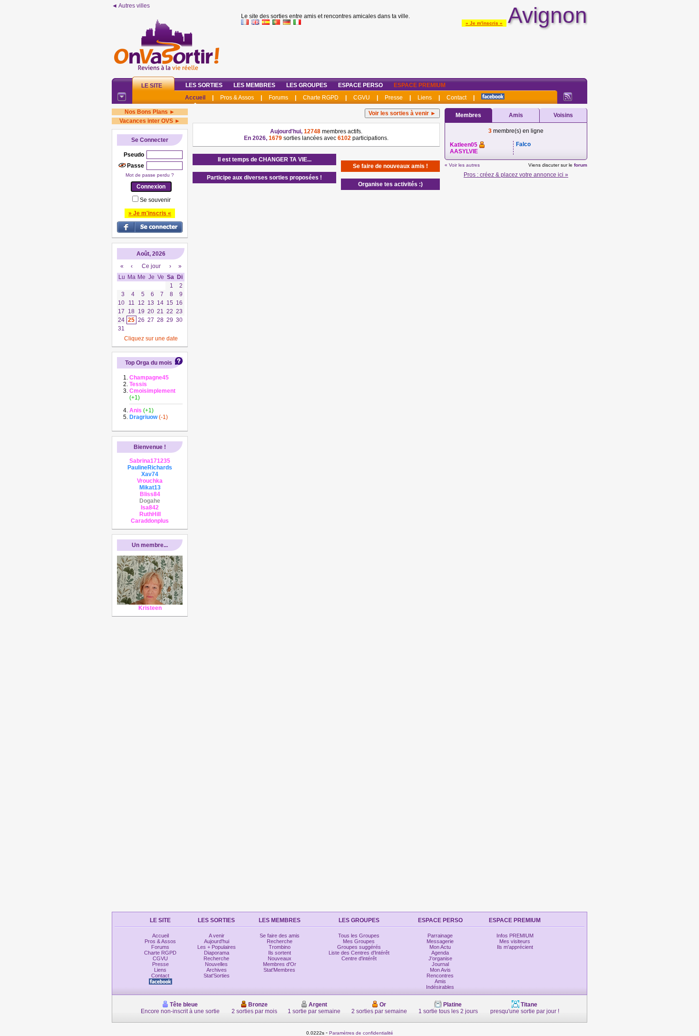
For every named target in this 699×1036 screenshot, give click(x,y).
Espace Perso (360, 85)
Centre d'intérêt (359, 958)
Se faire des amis (280, 935)
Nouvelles (216, 964)
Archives (216, 970)
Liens (424, 97)
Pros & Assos (237, 97)
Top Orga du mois (148, 362)
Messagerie (440, 941)
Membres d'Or (279, 964)
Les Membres (254, 85)
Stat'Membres (279, 970)
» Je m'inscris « (484, 23)
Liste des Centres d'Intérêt (359, 953)
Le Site (151, 85)
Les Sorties (204, 85)
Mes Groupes (359, 941)
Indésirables (440, 987)
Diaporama (216, 953)
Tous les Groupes (358, 935)
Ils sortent (279, 953)
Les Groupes (306, 85)
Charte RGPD (321, 97)
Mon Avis (440, 970)
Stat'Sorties (217, 975)
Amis (516, 115)
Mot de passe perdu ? (150, 175)
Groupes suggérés (359, 947)
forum (580, 165)
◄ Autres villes (131, 5)
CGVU (361, 97)
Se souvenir (155, 200)
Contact (456, 97)
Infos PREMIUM (515, 935)
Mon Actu (440, 947)
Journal (440, 964)
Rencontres (440, 975)
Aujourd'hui (216, 941)
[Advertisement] (414, 49)
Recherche (216, 958)
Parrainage (440, 935)
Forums (278, 97)
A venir (216, 935)
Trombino (280, 947)
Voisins (563, 115)
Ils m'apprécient (515, 947)
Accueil (195, 97)
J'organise (440, 958)
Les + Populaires (216, 947)
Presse (394, 97)
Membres (468, 115)
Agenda (440, 953)
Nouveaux (279, 958)
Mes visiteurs (514, 941)
